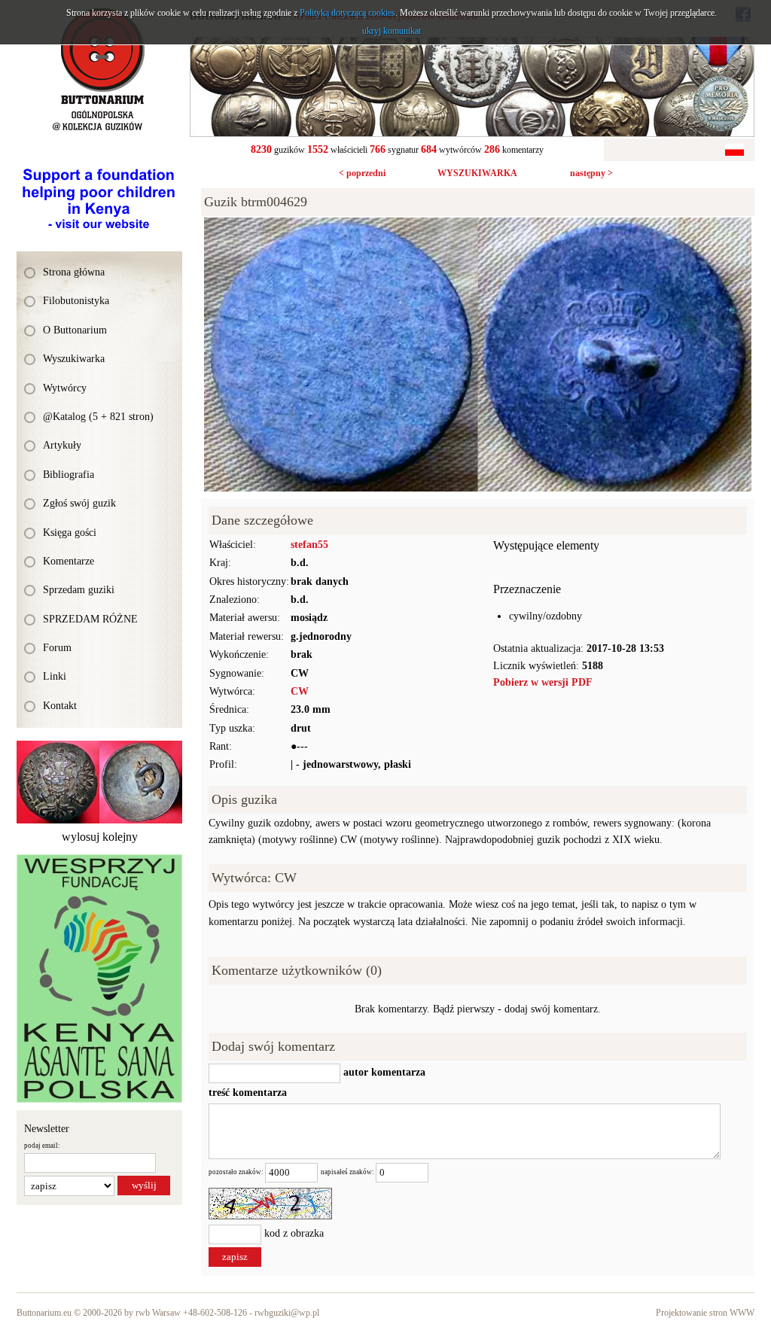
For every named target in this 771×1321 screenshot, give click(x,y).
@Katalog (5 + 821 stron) (98, 416)
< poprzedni (362, 173)
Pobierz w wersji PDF (543, 682)
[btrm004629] (477, 225)
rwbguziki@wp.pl (286, 1312)
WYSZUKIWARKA (477, 173)
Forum (57, 647)
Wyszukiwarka (74, 358)
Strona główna (74, 272)
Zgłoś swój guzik (79, 503)
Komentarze (68, 561)
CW (300, 691)
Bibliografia (68, 474)
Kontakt (60, 705)
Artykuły (62, 445)
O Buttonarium (75, 330)
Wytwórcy (65, 388)
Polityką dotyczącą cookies (347, 13)
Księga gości (69, 532)
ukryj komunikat (391, 31)
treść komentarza (248, 1092)
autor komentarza (382, 1072)
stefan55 (309, 544)
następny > (591, 173)
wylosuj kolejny (100, 836)
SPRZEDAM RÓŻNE (90, 619)
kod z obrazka (294, 1234)
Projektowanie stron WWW (705, 1312)
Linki (54, 676)
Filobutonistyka (76, 300)
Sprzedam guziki (78, 589)
